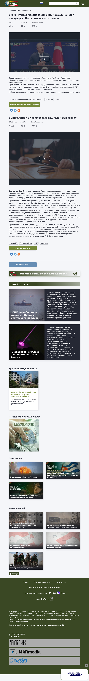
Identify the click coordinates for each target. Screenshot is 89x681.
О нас (26, 582)
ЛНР (36, 243)
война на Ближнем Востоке (20, 99)
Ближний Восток (24, 10)
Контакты (61, 582)
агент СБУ (13, 243)
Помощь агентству (43, 582)
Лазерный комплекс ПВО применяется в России (25, 354)
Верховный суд (26, 243)
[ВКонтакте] (11, 110)
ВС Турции (49, 99)
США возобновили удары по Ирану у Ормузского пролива (25, 315)
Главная (12, 10)
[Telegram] (15, 110)
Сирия (58, 99)
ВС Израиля (37, 99)
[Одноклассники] (18, 110)
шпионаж (44, 243)
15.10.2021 (18, 22)
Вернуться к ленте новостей (44, 587)
